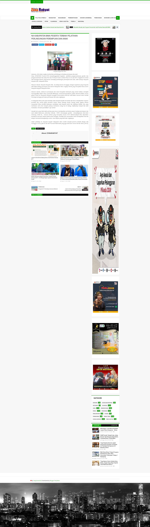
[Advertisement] (47, 494)
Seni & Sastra (109, 419)
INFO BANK (95, 405)
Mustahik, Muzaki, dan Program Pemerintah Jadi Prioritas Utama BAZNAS (72, 27)
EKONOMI (95, 402)
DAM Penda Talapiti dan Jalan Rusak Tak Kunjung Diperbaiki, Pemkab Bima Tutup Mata (109, 437)
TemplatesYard (37, 480)
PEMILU (73, 21)
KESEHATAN (52, 17)
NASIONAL (81, 21)
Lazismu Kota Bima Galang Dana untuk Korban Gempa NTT (44, 158)
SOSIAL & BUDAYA (37, 21)
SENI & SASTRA (63, 21)
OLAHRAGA (54, 21)
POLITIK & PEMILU (40, 17)
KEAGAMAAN (62, 17)
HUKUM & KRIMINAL (86, 17)
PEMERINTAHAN (73, 17)
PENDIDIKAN (98, 17)
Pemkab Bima (96, 416)
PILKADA (106, 413)
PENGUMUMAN (96, 413)
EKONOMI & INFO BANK (111, 17)
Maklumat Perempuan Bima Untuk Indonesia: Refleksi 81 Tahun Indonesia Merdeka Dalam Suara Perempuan (73, 178)
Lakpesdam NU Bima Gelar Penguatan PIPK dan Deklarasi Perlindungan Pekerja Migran (72, 158)
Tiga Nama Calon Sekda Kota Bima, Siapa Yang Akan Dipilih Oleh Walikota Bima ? (109, 463)
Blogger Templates (55, 480)
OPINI (46, 21)
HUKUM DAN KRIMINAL (107, 402)
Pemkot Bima (107, 416)
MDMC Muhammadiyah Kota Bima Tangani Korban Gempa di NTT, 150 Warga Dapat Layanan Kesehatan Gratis (44, 178)
